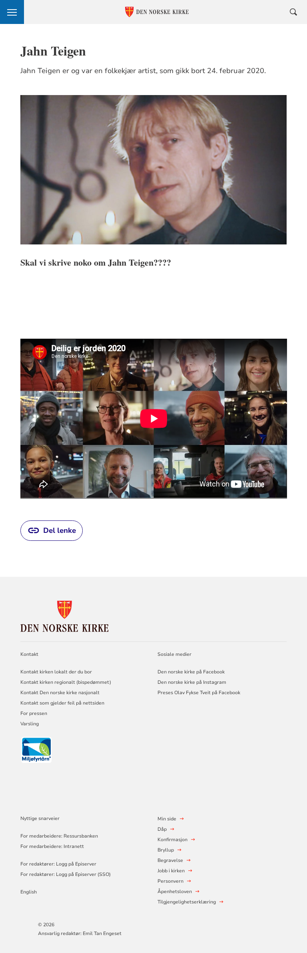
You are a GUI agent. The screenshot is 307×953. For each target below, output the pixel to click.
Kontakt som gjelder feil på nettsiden (62, 703)
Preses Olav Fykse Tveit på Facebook (198, 692)
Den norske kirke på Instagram (191, 682)
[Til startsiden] (64, 615)
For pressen (33, 713)
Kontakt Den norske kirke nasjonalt (60, 692)
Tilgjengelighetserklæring (186, 902)
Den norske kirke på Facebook (191, 672)
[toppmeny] (12, 12)
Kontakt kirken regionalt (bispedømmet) (65, 682)
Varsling (29, 724)
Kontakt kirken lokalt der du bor (56, 672)
